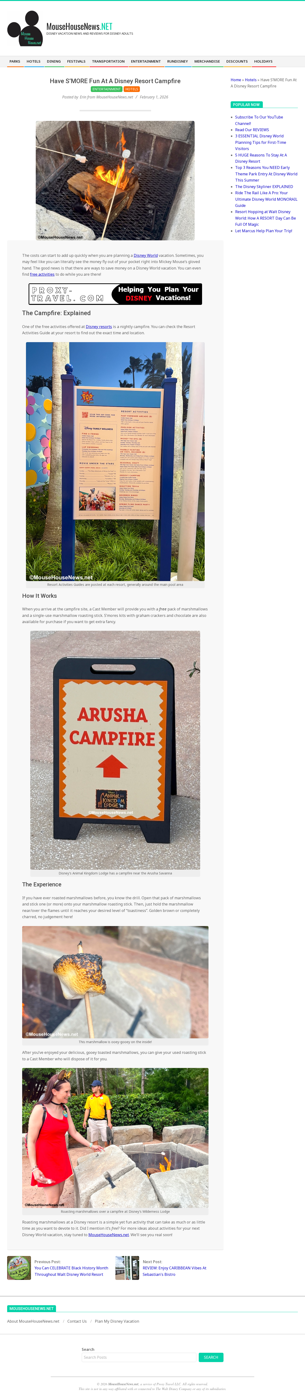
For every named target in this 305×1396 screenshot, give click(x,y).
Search (88, 1349)
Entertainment (106, 89)
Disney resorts (99, 326)
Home (236, 79)
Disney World (146, 255)
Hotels (131, 89)
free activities (42, 274)
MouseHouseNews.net (108, 1234)
